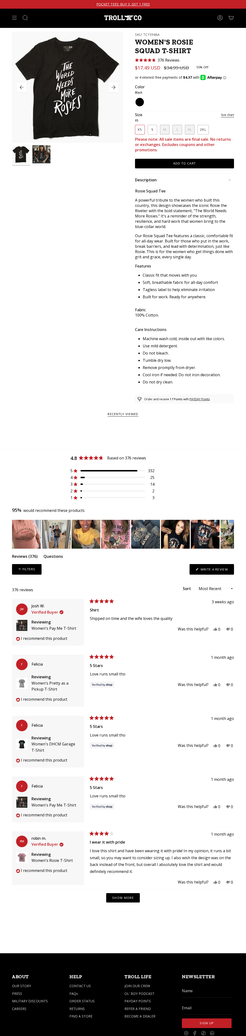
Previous (21, 87)
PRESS (17, 993)
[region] (123, 534)
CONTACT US (80, 986)
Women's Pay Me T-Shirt (53, 628)
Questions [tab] (53, 557)
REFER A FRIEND (137, 1008)
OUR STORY (21, 986)
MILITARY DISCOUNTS (30, 1001)
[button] (157, 60)
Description (146, 180)
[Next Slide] (230, 534)
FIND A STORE (80, 1016)
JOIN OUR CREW (137, 986)
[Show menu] (14, 17)
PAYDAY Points (200, 399)
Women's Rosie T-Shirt (52, 860)
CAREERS (19, 1008)
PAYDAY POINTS (137, 1001)
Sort (187, 588)
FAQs (73, 993)
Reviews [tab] (25, 557)
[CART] (231, 17)
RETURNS (77, 1008)
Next (113, 87)
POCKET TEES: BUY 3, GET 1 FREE (123, 4)
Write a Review (217, 571)
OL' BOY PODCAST (139, 993)
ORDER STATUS (82, 1001)
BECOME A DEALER (139, 1016)
